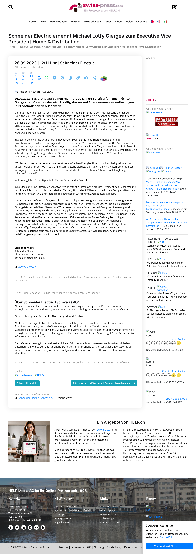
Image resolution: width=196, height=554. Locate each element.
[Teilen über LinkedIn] (31, 78)
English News (62, 522)
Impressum (77, 547)
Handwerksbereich (30, 46)
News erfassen (92, 21)
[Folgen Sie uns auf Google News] (63, 78)
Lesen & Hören (113, 21)
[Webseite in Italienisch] (165, 21)
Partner (75, 21)
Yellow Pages (107, 518)
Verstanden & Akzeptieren (169, 546)
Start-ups (59, 514)
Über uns (141, 21)
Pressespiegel (108, 510)
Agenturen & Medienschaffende (72, 510)
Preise (129, 21)
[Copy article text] (70, 78)
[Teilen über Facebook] (16, 78)
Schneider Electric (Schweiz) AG (36, 398)
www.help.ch (104, 429)
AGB (89, 547)
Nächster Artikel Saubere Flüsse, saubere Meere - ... (103, 383)
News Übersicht (28, 383)
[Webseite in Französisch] (158, 21)
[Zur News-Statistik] (103, 78)
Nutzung (99, 547)
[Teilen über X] (23, 78)
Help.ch (50, 547)
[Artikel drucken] (39, 78)
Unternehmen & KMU (66, 506)
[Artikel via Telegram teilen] (55, 78)
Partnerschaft (108, 514)
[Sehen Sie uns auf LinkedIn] (167, 171)
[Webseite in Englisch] (152, 21)
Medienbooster (59, 21)
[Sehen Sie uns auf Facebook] (153, 167)
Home (32, 21)
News (42, 21)
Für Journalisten (109, 522)
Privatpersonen (63, 518)
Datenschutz (131, 547)
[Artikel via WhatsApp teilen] (47, 78)
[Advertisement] (169, 78)
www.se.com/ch (27, 267)
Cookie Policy (114, 547)
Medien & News (109, 506)
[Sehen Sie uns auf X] (171, 167)
